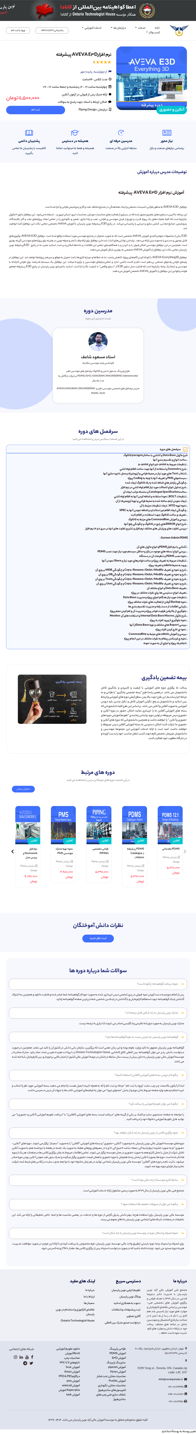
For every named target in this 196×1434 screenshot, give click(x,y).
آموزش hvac (73, 1367)
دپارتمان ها (119, 28)
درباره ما (90, 1290)
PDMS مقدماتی (171, 849)
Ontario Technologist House (78, 1321)
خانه (157, 28)
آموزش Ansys (72, 1372)
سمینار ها (89, 1303)
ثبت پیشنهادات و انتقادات (126, 1310)
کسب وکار (154, 33)
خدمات (141, 28)
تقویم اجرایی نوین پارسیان (126, 1290)
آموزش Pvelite (117, 1381)
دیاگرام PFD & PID (69, 1376)
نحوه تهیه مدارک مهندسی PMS (64, 851)
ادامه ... (162, 1333)
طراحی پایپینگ (117, 1349)
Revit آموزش (72, 1353)
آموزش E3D (119, 1358)
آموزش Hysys (118, 1372)
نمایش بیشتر (23, 789)
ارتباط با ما (89, 1297)
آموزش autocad (71, 1386)
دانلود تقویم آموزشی (68, 1349)
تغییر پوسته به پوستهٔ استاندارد (179, 1431)
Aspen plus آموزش (69, 1390)
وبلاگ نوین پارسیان (129, 1297)
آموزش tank (73, 1395)
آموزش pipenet (117, 1367)
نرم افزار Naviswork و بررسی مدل (30, 853)
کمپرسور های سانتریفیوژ (112, 1390)
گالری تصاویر (133, 1316)
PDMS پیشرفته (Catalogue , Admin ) (135, 853)
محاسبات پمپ (72, 1358)
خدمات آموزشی (93, 28)
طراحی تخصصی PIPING (100, 851)
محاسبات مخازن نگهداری (112, 1386)
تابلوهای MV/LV (70, 1363)
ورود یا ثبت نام (18, 30)
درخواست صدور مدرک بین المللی (122, 1323)
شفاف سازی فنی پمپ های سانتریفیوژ (111, 1397)
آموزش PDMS (117, 1353)
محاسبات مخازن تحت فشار (111, 1376)
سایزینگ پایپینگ (116, 1363)
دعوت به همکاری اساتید (127, 1303)
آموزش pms (73, 1381)
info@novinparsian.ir (171, 1379)
